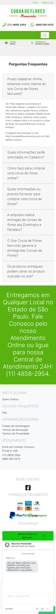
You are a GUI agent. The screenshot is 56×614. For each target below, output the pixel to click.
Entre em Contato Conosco (18, 446)
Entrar (35, 2)
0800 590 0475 (44, 24)
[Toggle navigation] (45, 35)
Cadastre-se (47, 2)
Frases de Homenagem (16, 425)
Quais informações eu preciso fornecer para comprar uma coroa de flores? (24, 196)
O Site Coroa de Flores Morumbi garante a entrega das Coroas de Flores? (24, 248)
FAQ (4, 412)
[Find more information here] (28, 571)
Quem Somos (10, 399)
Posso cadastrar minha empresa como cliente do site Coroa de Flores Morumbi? (26, 86)
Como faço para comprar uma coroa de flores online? (26, 173)
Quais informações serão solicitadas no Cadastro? (26, 154)
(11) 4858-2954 (16, 24)
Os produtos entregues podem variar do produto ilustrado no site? (26, 271)
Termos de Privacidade (15, 433)
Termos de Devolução (15, 429)
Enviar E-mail (10, 450)
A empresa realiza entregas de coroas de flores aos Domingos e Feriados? (24, 222)
